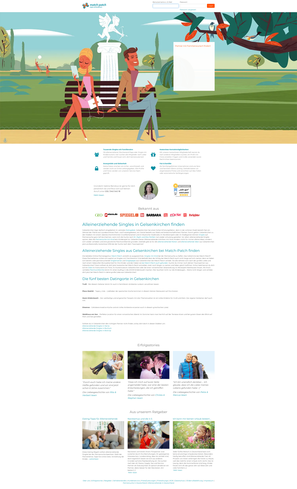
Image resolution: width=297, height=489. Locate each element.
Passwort (183, 2)
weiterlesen (93, 459)
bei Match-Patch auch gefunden (155, 263)
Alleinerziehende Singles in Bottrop (96, 331)
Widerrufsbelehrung (194, 481)
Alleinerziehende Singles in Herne (95, 326)
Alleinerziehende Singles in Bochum (97, 328)
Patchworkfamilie (97, 270)
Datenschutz (180, 481)
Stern (111, 214)
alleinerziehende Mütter (167, 242)
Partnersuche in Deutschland (135, 483)
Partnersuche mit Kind (105, 239)
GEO (99, 214)
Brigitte (194, 214)
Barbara (154, 214)
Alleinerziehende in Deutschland (161, 483)
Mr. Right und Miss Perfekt (144, 237)
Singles (202, 235)
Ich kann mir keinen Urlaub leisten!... (192, 419)
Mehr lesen (99, 195)
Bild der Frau (185, 215)
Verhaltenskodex (119, 481)
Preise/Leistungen (148, 481)
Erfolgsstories (97, 481)
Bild (142, 214)
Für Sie (175, 214)
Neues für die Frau (166, 215)
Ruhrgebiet (130, 230)
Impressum (208, 481)
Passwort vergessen (188, 10)
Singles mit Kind (151, 256)
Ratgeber (108, 481)
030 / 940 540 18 (112, 191)
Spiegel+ (129, 214)
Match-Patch (116, 256)
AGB (171, 481)
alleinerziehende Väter (190, 242)
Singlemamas (116, 261)
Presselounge (162, 481)
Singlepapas (131, 261)
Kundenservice (134, 481)
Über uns (86, 481)
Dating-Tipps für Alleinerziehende (100, 419)
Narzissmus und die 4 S (140, 419)
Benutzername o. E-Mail (162, 2)
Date (90, 268)
